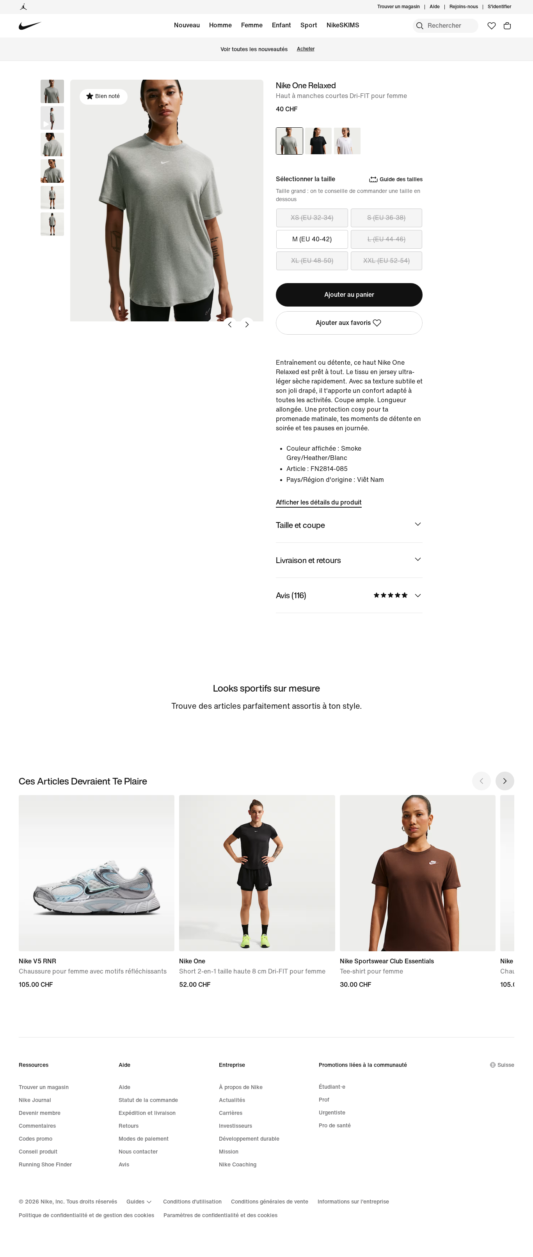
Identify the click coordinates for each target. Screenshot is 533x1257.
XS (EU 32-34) (312, 217)
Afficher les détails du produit (319, 502)
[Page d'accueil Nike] (30, 25)
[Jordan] (23, 7)
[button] (52, 118)
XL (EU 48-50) (312, 260)
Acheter (305, 49)
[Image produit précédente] (230, 324)
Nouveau (187, 25)
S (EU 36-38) (386, 217)
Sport (308, 25)
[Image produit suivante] (247, 324)
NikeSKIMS (343, 25)
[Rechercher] (420, 26)
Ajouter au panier (349, 294)
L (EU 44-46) (386, 239)
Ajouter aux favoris (343, 322)
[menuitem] (442, 7)
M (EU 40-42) (312, 239)
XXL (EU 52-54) (386, 260)
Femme (252, 25)
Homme (220, 25)
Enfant (281, 25)
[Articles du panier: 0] (507, 26)
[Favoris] (492, 26)
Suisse (505, 1065)
